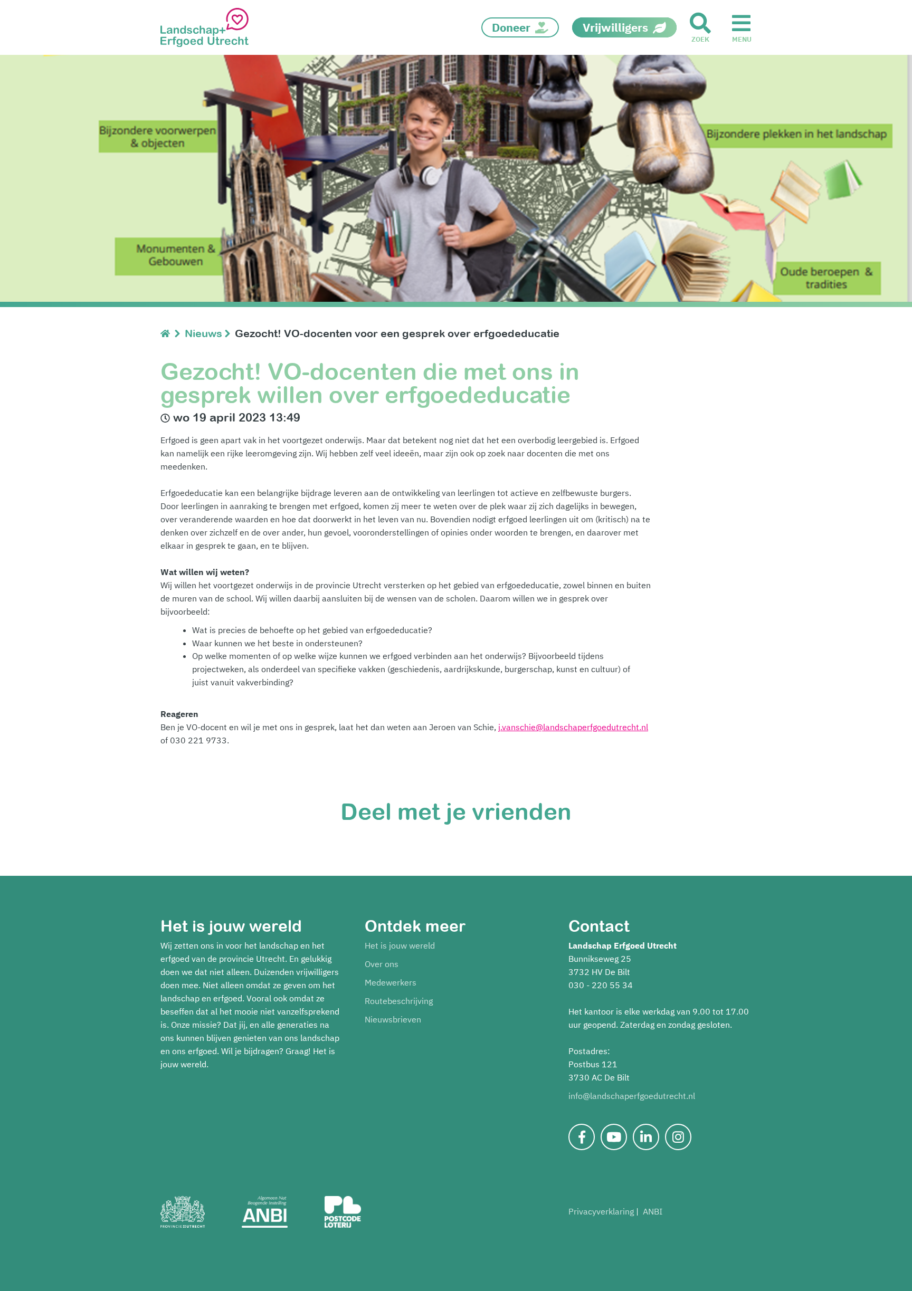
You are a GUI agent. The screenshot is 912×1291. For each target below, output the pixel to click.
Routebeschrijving (399, 1001)
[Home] (167, 333)
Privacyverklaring (601, 1211)
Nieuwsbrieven (393, 1019)
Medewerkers (390, 982)
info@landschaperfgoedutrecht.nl (631, 1096)
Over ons (381, 964)
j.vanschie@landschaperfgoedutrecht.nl (573, 727)
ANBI (652, 1211)
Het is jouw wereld (400, 945)
